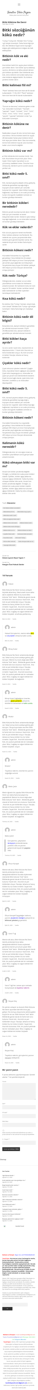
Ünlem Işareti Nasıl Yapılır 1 (13, 558)
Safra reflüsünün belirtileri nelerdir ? (12, 1199)
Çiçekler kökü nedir (9, 534)
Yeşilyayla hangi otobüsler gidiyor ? (12, 1209)
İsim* (3, 1104)
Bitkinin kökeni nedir (26, 523)
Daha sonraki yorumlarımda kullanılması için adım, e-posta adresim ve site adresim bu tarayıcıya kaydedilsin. (18, 1133)
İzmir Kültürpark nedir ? (9, 1204)
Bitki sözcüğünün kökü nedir (12, 519)
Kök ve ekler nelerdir (9, 541)
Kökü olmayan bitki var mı (26, 541)
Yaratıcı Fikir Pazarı (19, 12)
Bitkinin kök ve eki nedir (10, 523)
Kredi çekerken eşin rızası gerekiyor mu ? (14, 1180)
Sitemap (3, 1159)
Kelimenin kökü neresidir (25, 534)
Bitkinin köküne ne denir (25, 530)
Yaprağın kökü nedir (9, 545)
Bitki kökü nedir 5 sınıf (10, 515)
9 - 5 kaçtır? (6, 1139)
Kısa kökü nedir (8, 538)
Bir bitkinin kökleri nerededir (12, 508)
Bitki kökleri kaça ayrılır (24, 512)
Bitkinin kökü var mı (9, 530)
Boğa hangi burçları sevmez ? (10, 1185)
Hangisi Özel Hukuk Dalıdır (13, 564)
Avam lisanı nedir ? (7, 1190)
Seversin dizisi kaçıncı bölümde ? (11, 1214)
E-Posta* (4, 1112)
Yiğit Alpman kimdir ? (8, 1175)
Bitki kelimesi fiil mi (9, 512)
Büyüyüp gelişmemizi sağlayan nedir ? (13, 1219)
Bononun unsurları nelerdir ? (10, 1195)
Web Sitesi (5, 1121)
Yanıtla (14, 619)
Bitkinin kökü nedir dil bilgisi (11, 526)
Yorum (4, 1081)
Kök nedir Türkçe (20, 538)
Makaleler (11, 503)
